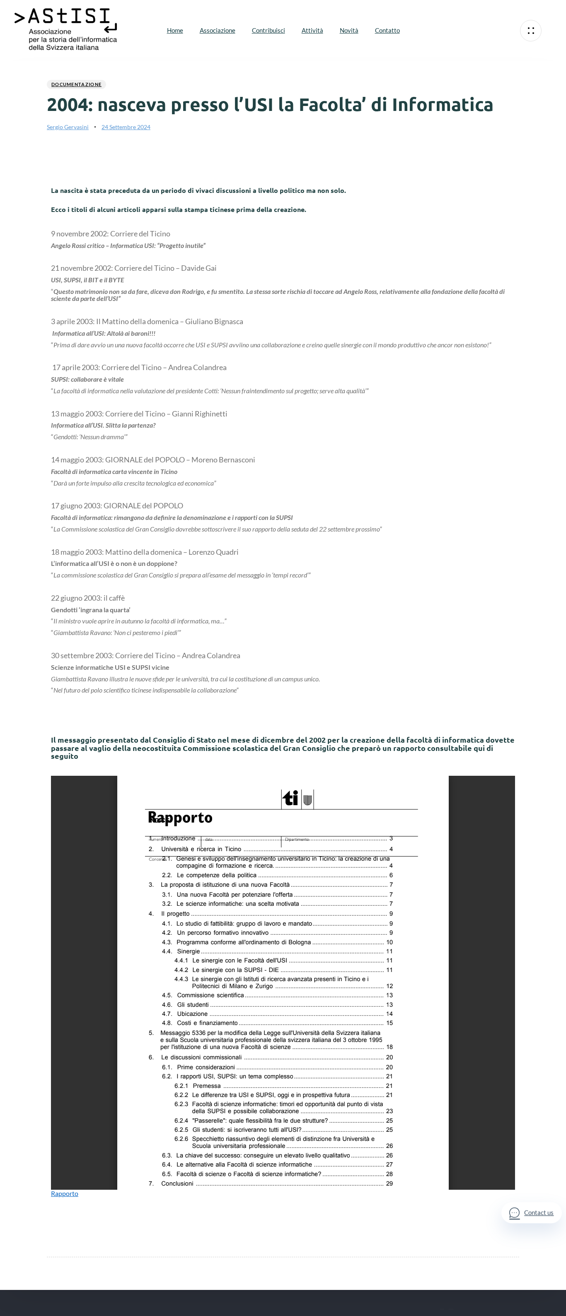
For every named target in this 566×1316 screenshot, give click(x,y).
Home (175, 30)
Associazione (217, 30)
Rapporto (64, 1193)
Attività (312, 30)
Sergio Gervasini (68, 126)
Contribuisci (268, 30)
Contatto (387, 30)
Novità (349, 30)
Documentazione (76, 84)
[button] (531, 30)
